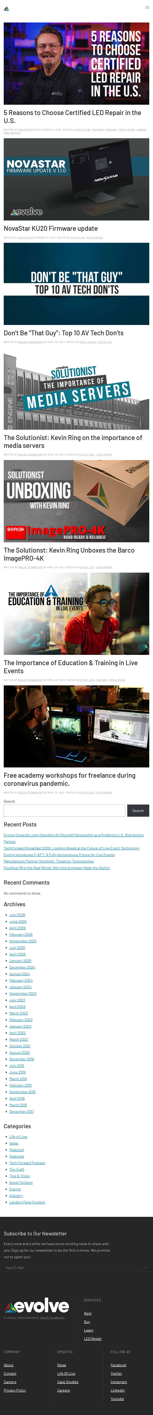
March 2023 (18, 1013)
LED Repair (93, 1338)
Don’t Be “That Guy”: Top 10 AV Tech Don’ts (64, 333)
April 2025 (17, 954)
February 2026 (20, 934)
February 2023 (20, 1019)
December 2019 (21, 1059)
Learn (88, 1330)
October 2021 (19, 1046)
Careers (10, 1381)
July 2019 (16, 1065)
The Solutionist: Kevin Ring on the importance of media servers (73, 441)
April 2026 (17, 928)
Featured (98, 129)
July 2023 (17, 1000)
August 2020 (19, 1052)
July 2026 (17, 914)
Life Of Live (66, 1373)
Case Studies (68, 1381)
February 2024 (21, 980)
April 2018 (17, 1098)
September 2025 (22, 941)
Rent (88, 1313)
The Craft (16, 1169)
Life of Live (83, 129)
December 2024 (22, 967)
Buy (87, 1321)
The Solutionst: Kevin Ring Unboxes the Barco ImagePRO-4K (69, 554)
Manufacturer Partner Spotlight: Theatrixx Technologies (49, 861)
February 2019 (20, 1085)
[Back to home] (18, 7)
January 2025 (20, 960)
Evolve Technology (30, 342)
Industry (16, 1195)
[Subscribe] (145, 1267)
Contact (10, 1373)
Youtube (117, 1398)
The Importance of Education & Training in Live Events (71, 666)
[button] (147, 7)
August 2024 (19, 973)
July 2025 (17, 947)
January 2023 (20, 1026)
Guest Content (21, 1182)
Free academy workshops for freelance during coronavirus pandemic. (69, 779)
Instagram (119, 1381)
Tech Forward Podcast (27, 1162)
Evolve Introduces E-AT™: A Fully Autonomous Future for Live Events (59, 854)
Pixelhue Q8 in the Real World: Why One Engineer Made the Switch (57, 867)
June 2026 (17, 921)
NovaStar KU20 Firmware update (51, 228)
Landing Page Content (27, 1202)
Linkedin (118, 1390)
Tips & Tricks (126, 129)
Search (9, 801)
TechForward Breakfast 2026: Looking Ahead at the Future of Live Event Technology (71, 848)
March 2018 (18, 1105)
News (13, 1143)
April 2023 (17, 1006)
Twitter (116, 1373)
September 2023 (22, 993)
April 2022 (17, 1032)
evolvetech (25, 129)
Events (15, 1189)
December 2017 (21, 1111)
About (8, 1365)
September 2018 (22, 1091)
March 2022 (18, 1039)
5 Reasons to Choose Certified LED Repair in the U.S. (72, 116)
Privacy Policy (15, 1390)
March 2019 (18, 1078)
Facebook (118, 1365)
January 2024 (20, 987)
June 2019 (17, 1072)
